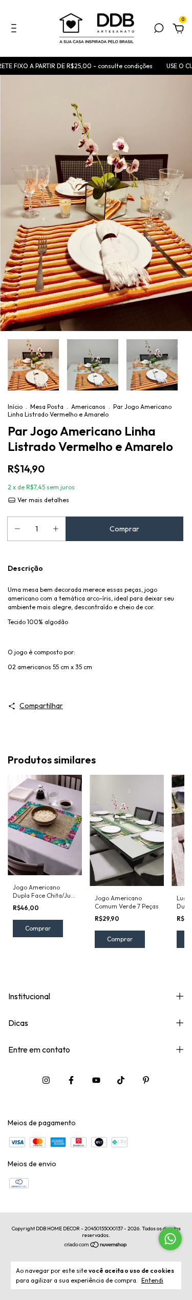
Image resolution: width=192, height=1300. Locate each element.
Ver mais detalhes (42, 500)
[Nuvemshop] (96, 1245)
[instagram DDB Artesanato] (46, 1080)
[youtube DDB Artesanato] (96, 1080)
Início (15, 406)
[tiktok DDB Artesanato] (121, 1080)
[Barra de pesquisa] (158, 29)
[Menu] (16, 29)
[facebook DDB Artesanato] (71, 1080)
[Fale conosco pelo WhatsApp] (170, 1238)
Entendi (152, 1280)
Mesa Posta (46, 406)
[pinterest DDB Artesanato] (146, 1080)
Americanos (88, 406)
